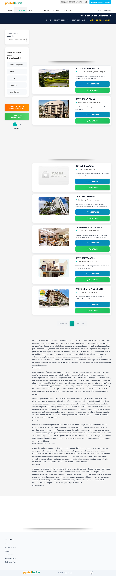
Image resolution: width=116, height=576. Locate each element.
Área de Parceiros (11, 558)
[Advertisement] (71, 45)
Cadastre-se (9, 555)
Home (9, 10)
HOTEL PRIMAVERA (84, 166)
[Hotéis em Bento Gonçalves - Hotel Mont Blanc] (54, 117)
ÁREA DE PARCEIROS (104, 10)
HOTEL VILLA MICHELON (87, 68)
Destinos (21, 10)
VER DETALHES (93, 84)
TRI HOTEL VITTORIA (85, 196)
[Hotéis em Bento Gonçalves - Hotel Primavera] (54, 184)
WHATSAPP (93, 90)
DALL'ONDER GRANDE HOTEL (89, 289)
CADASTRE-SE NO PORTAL (100, 2)
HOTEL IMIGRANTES (84, 258)
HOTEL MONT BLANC (85, 99)
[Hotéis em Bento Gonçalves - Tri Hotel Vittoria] (54, 215)
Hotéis (32, 10)
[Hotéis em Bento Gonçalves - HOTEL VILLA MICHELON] (54, 86)
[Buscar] (86, 2)
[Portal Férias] (13, 4)
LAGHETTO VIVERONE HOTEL (89, 227)
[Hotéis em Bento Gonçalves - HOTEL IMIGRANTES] (54, 276)
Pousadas (44, 10)
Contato (67, 10)
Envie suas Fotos (10, 562)
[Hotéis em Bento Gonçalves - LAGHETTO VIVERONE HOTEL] (54, 245)
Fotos (56, 10)
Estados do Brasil (10, 547)
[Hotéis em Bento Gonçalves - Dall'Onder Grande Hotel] (54, 307)
